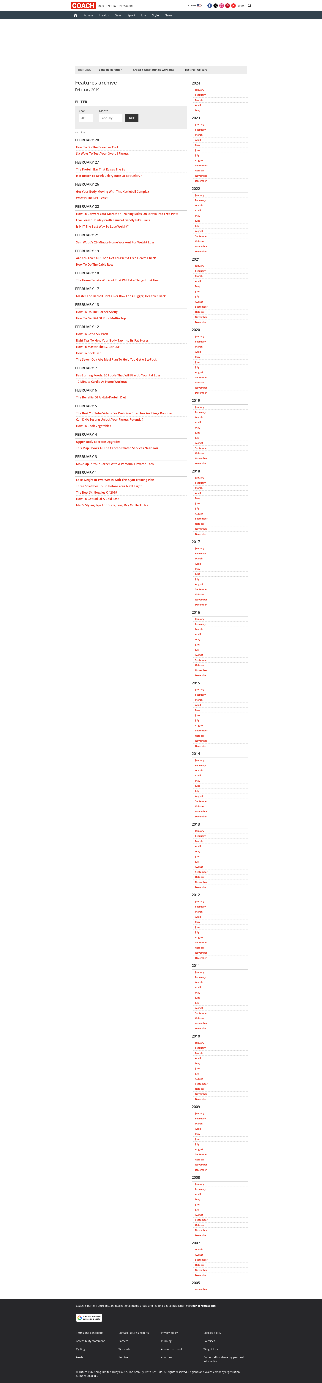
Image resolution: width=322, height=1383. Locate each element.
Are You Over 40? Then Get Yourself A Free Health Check (116, 258)
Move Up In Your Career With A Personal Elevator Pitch (115, 464)
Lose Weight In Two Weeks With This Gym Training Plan (115, 480)
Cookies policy (212, 1332)
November (201, 175)
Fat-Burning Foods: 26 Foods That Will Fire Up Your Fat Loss (118, 375)
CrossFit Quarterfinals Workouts (153, 69)
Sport (131, 15)
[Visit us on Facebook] (209, 5)
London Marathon (110, 69)
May (197, 110)
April (198, 105)
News (168, 15)
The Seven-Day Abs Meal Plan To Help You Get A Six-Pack (116, 359)
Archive (123, 1357)
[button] (244, 5)
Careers (123, 1341)
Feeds (79, 1357)
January (199, 89)
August (199, 160)
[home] (75, 15)
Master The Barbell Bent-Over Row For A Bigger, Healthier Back (121, 296)
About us (166, 1357)
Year (82, 111)
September (201, 165)
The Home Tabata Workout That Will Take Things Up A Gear (118, 280)
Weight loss (210, 1349)
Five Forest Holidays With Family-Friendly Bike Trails (113, 220)
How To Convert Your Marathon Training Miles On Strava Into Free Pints (127, 214)
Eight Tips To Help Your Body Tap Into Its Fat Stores (112, 340)
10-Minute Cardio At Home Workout (101, 382)
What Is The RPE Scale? (92, 198)
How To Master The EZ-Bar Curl (98, 347)
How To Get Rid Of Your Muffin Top (101, 318)
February (200, 94)
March (199, 100)
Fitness (88, 15)
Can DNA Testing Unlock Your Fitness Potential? (109, 419)
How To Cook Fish (88, 353)
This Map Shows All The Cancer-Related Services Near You (117, 448)
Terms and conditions (89, 1332)
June (197, 150)
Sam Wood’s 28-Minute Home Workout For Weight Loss (115, 242)
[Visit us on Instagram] (221, 5)
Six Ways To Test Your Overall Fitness (102, 153)
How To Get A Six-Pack (92, 334)
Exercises (209, 1341)
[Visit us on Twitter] (215, 5)
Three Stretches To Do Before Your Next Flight (109, 486)
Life (143, 15)
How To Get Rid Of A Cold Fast (97, 499)
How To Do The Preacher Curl (97, 147)
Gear (118, 15)
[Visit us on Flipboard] (233, 5)
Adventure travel (171, 1349)
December (201, 180)
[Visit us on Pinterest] (227, 5)
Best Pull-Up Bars (196, 69)
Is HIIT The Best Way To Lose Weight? (102, 226)
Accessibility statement (90, 1341)
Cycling (80, 1349)
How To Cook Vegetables (93, 426)
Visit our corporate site (201, 1305)
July (197, 155)
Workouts (124, 1349)
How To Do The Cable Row (94, 264)
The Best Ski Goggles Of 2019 (96, 492)
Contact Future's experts (134, 1332)
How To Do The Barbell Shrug (97, 312)
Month (103, 111)
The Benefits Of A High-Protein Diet (101, 397)
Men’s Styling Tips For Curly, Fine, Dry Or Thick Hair (112, 505)
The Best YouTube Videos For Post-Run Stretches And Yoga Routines (124, 413)
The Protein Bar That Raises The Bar (101, 169)
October (199, 170)
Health (104, 15)
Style (155, 15)
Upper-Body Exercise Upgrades (98, 442)
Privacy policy (169, 1332)
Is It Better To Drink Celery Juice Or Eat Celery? (109, 176)
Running (166, 1341)
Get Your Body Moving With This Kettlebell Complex (112, 192)
